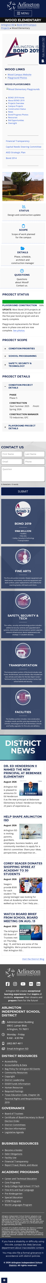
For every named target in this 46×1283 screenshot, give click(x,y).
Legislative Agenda (14, 1132)
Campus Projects (15, 106)
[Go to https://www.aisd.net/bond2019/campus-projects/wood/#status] (24, 212)
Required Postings (14, 1091)
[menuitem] (7, 984)
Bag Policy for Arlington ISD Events (22, 1068)
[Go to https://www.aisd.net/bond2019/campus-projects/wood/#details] (22, 255)
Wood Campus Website (19, 74)
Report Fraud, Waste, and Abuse (21, 1165)
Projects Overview (16, 103)
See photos (19, 330)
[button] (23, 13)
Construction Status (17, 109)
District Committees (15, 1124)
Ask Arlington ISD (43, 47)
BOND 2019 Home (16, 97)
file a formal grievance (29, 1253)
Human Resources (14, 1087)
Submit (23, 491)
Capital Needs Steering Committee (23, 146)
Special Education (14, 1197)
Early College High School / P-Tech (22, 1186)
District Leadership (14, 1080)
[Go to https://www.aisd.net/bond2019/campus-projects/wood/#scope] (23, 233)
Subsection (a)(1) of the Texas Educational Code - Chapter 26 (21, 1232)
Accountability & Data (16, 1065)
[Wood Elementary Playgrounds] (23, 89)
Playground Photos (17, 77)
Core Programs (12, 1182)
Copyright (10, 1076)
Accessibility (11, 1061)
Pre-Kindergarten (13, 1193)
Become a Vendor (14, 1150)
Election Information (15, 1128)
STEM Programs (13, 1201)
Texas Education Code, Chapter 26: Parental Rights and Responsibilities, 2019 (23, 1098)
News (10, 112)
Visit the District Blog (33, 959)
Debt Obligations (13, 1153)
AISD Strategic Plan (15, 152)
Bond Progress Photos (18, 114)
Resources (12, 117)
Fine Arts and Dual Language (19, 1189)
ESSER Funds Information (17, 1083)
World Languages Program (18, 1204)
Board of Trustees (14, 1113)
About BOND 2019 (16, 100)
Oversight (12, 123)
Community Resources (16, 1072)
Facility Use (10, 1157)
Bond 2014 (11, 158)
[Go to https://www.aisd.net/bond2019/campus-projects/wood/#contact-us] (22, 278)
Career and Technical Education (21, 1178)
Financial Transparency (17, 141)
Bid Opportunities (16, 120)
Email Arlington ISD (17, 1048)
